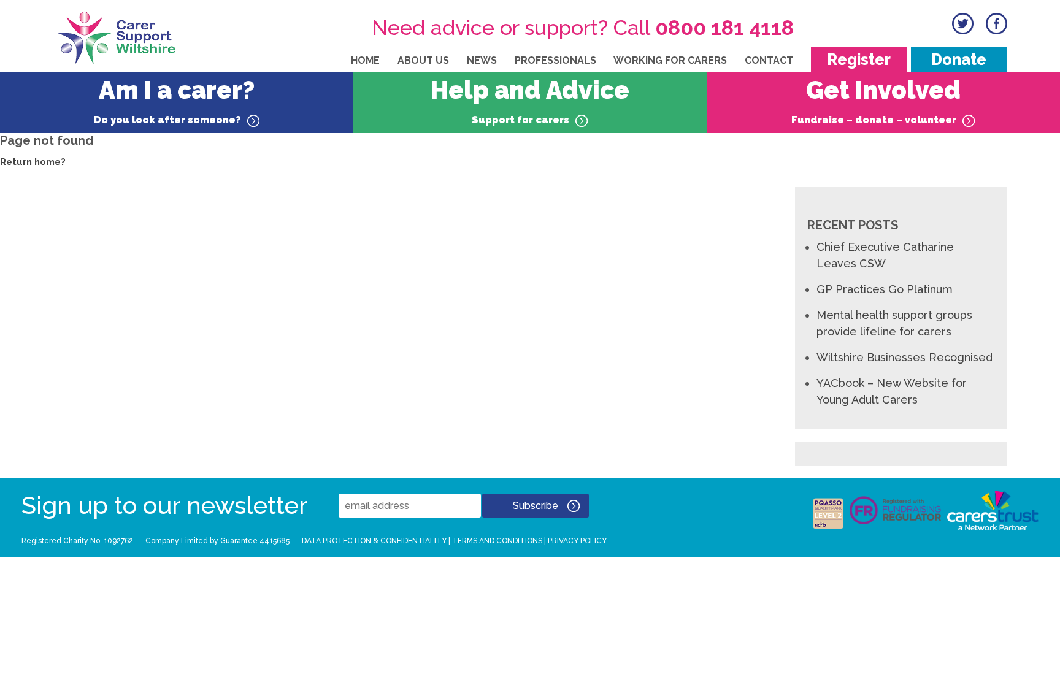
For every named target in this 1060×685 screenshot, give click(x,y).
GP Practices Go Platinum (884, 289)
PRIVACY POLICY (577, 541)
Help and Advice (530, 100)
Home (365, 60)
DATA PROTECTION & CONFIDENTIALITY (374, 541)
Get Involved (876, 100)
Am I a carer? (174, 100)
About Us (423, 60)
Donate (958, 59)
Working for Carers (670, 60)
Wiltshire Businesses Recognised (904, 357)
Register (859, 59)
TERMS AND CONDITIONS (497, 541)
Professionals (555, 60)
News (482, 60)
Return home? (33, 161)
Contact (769, 60)
